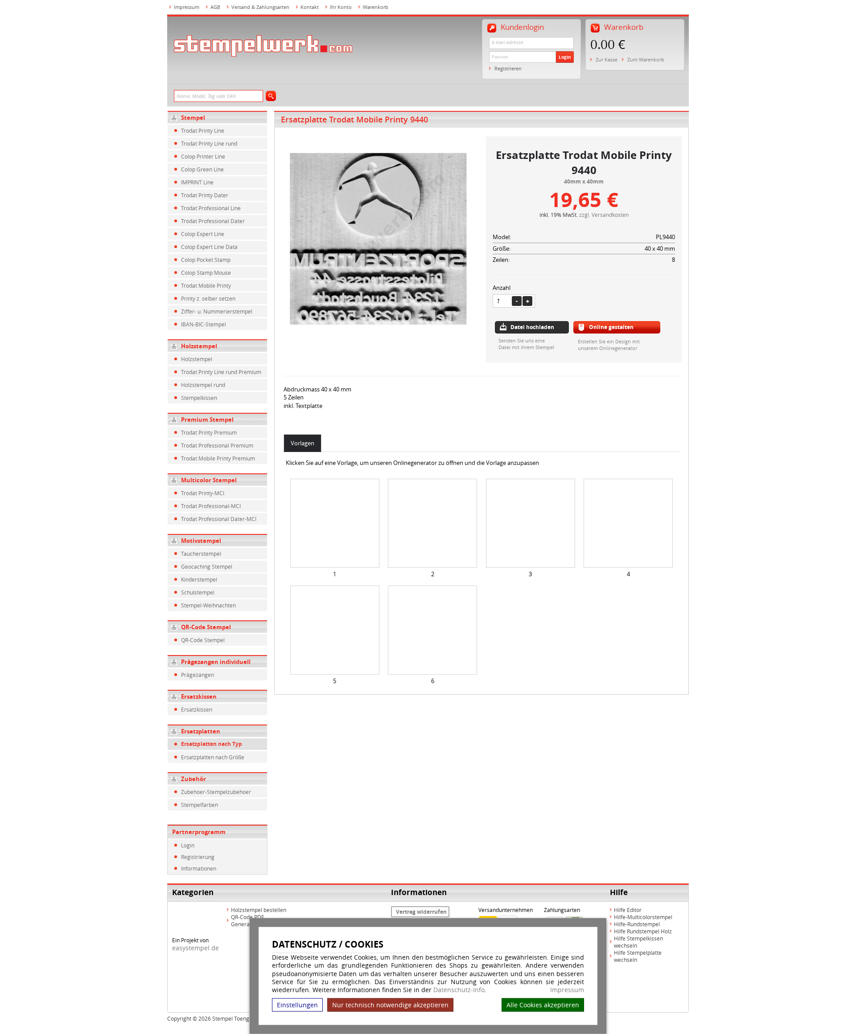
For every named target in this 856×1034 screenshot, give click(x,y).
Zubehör (193, 779)
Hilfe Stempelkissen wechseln (638, 942)
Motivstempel (201, 541)
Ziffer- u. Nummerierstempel (216, 311)
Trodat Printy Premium (209, 432)
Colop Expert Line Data (209, 246)
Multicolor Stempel (209, 480)
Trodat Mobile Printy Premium (218, 458)
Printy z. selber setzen (208, 298)
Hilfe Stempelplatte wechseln (638, 956)
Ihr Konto (341, 7)
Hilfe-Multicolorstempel (643, 916)
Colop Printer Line (203, 156)
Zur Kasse (606, 59)
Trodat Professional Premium (217, 445)
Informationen (198, 868)
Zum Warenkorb (645, 59)
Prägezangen (197, 674)
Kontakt (309, 7)
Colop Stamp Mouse (206, 272)
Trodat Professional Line (211, 208)
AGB (215, 7)
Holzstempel (199, 346)
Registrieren (508, 68)
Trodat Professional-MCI (211, 505)
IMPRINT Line (197, 182)
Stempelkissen (199, 397)
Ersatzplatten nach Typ (211, 744)
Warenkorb (375, 7)
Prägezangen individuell (216, 662)
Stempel (193, 118)
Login (565, 57)
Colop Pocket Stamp (205, 259)
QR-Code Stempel (206, 627)
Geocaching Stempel (206, 566)
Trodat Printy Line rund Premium (221, 371)
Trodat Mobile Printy (206, 285)
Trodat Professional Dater (213, 220)
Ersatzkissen (199, 696)
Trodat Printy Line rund (209, 143)
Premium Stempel (207, 419)
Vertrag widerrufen (421, 912)
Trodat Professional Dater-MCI (218, 518)
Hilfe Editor (628, 909)
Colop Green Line (202, 169)
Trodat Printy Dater (204, 195)
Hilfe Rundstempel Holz (643, 931)
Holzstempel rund (203, 384)
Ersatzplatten (200, 731)
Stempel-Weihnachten (208, 605)
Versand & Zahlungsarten (260, 7)
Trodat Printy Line (202, 130)
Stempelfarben (199, 804)
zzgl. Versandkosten (604, 214)
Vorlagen (302, 443)
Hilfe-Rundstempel (637, 924)
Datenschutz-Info (459, 989)
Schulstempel (197, 592)
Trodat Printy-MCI (202, 493)
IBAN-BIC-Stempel (203, 324)
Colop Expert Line (202, 233)
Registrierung (197, 856)
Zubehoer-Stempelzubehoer (216, 791)
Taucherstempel (201, 553)
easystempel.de (195, 948)
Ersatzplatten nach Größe (212, 757)
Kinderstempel (199, 579)
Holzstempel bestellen (258, 909)
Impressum (567, 990)
